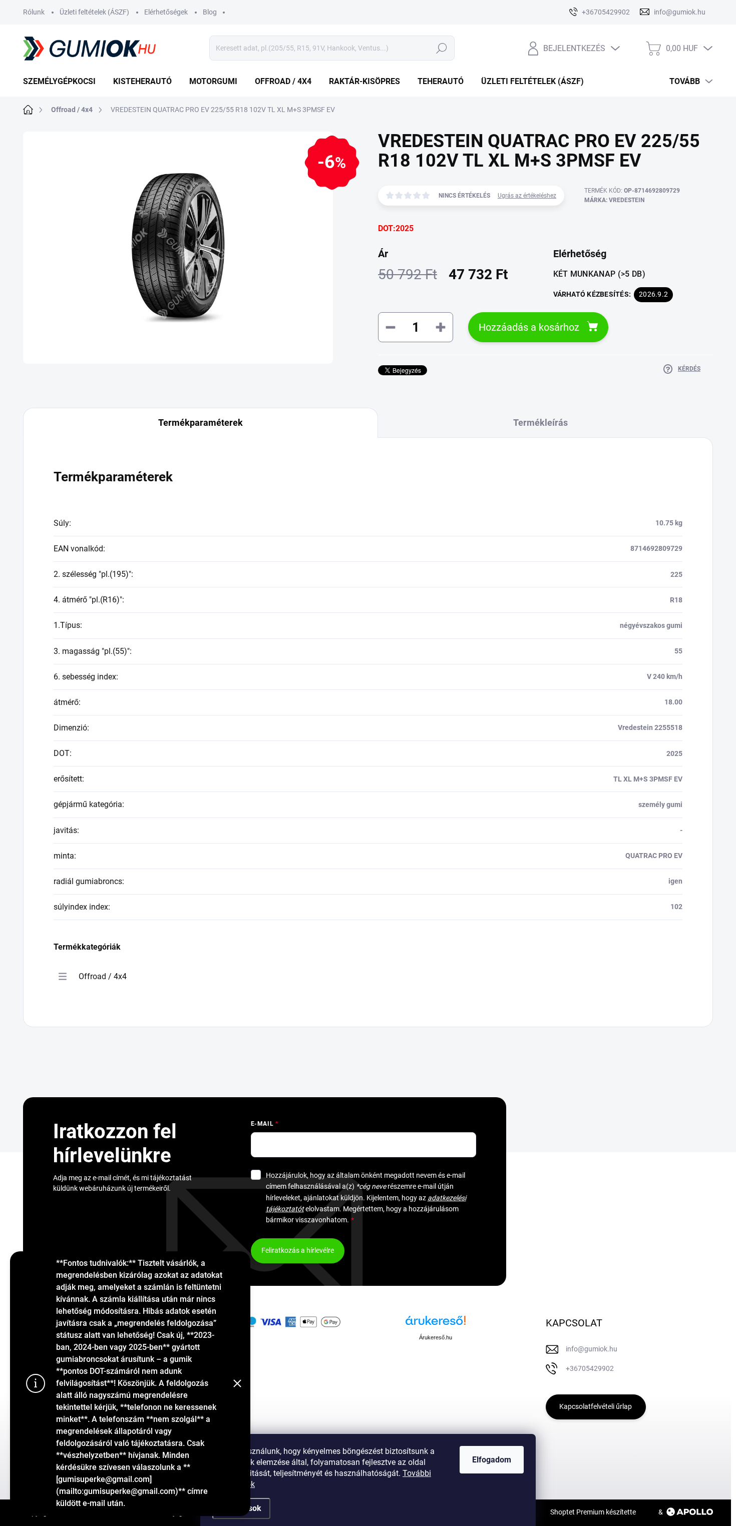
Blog (210, 12)
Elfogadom (491, 1459)
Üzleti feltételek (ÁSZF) (94, 12)
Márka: (614, 200)
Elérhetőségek (166, 12)
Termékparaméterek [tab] (200, 422)
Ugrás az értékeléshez (527, 195)
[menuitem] (63, 82)
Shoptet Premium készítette (593, 1512)
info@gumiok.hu (591, 1349)
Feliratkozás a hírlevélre (297, 1250)
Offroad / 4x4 (103, 976)
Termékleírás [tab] (540, 422)
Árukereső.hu (435, 1337)
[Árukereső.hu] (436, 1324)
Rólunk (34, 12)
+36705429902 (590, 1368)
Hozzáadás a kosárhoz (529, 327)
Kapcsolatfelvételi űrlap (595, 1406)
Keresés (441, 48)
